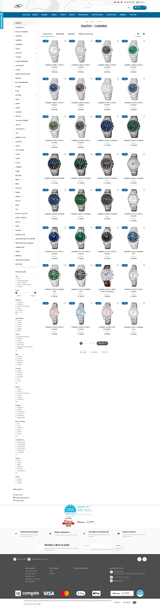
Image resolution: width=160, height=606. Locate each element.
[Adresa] (111, 571)
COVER (17, 70)
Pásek (17, 387)
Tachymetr (20, 468)
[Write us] (111, 580)
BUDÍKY (63, 15)
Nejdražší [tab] (71, 34)
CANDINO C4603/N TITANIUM (81, 178)
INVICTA (18, 116)
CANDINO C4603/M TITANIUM (54, 178)
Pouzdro (18, 368)
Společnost (54, 568)
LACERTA (18, 141)
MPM (17, 184)
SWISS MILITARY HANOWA (24, 243)
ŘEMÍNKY (123, 15)
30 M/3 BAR (20, 452)
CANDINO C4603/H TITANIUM (107, 140)
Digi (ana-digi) (21, 417)
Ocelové (19, 370)
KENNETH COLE (20, 137)
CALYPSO (18, 36)
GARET (17, 103)
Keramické (20, 376)
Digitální (19, 409)
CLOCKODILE (19, 65)
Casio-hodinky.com (81, 568)
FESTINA (18, 95)
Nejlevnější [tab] (60, 34)
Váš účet (141, 2)
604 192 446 (19, 495)
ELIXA (17, 91)
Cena (17, 290)
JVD (16, 133)
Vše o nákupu (30, 568)
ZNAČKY (36, 15)
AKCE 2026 (26, 15)
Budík (18, 464)
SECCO (17, 222)
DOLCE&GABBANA (21, 82)
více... (16, 314)
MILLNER (18, 175)
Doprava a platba (30, 573)
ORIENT (17, 196)
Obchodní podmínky (31, 571)
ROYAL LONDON (20, 218)
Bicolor (19, 381)
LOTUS (17, 163)
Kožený (19, 391)
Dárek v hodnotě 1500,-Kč (24, 284)
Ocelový (19, 389)
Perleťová (20, 427)
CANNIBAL (19, 44)
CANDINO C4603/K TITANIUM (133, 140)
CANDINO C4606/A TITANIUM (133, 178)
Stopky (19, 462)
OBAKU (17, 192)
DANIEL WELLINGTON (22, 74)
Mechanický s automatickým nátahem (25, 347)
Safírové (19, 356)
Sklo (16, 354)
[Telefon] (14, 559)
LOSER (17, 158)
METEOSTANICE (97, 15)
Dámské (19, 322)
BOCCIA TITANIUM (21, 32)
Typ (16, 276)
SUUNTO (18, 230)
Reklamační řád (30, 576)
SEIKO (17, 226)
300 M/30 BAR (21, 446)
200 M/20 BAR (21, 444)
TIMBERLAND (19, 247)
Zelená (19, 433)
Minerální (19, 362)
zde (39, 604)
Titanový (19, 397)
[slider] (16, 293)
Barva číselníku (20, 421)
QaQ (16, 209)
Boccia (19, 308)
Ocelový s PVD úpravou (23, 393)
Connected (20, 342)
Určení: (17, 477)
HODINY (54, 15)
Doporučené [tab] (47, 34)
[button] (144, 8)
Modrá (19, 429)
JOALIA (17, 125)
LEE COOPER (19, 150)
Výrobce (18, 300)
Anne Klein (20, 304)
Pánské (19, 320)
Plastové (19, 358)
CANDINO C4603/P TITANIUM (107, 178)
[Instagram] (144, 559)
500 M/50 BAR (21, 448)
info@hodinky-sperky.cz (22, 497)
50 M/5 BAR (20, 450)
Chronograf (20, 413)
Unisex (19, 324)
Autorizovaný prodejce (29, 532)
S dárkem (19, 286)
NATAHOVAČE (111, 15)
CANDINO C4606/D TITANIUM (107, 214)
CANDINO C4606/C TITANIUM (81, 214)
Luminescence (21, 470)
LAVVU (17, 146)
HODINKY (44, 15)
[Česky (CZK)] (115, 2)
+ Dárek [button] (46, 41)
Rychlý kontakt (19, 500)
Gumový (19, 395)
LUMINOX (18, 167)
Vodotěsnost (19, 440)
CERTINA (18, 53)
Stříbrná (19, 431)
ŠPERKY (72, 15)
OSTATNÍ (133, 15)
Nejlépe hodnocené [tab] (86, 34)
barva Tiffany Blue (22, 282)
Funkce (17, 458)
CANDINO (18, 40)
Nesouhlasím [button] (127, 602)
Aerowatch (20, 302)
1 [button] (82, 343)
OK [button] (134, 602)
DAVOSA (18, 78)
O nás (51, 571)
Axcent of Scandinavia (23, 306)
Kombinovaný (21, 411)
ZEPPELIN (18, 264)
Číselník (18, 405)
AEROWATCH (19, 27)
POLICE (17, 201)
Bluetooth (20, 466)
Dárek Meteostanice (22, 280)
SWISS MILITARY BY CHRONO (25, 239)
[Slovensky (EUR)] (118, 2)
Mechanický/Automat (23, 336)
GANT (17, 99)
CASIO (17, 49)
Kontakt (52, 573)
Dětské (19, 326)
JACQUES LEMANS (21, 120)
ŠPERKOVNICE (83, 15)
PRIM (17, 205)
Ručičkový (20, 407)
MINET (17, 180)
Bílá (18, 423)
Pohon (17, 334)
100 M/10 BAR (21, 442)
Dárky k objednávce (62, 532)
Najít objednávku (30, 581)
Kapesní (19, 328)
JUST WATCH (20, 129)
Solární (19, 340)
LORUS (17, 154)
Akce (18, 278)
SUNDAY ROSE (20, 235)
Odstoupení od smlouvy (32, 579)
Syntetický (20, 399)
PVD (18, 378)
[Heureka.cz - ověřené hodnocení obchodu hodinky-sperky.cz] (80, 510)
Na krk (19, 330)
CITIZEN (18, 57)
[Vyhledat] (129, 8)
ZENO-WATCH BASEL (22, 260)
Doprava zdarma (129, 532)
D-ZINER (18, 87)
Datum (19, 460)
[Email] (121, 2)
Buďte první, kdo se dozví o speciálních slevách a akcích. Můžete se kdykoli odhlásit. (61, 549)
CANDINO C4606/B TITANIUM (54, 214)
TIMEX (17, 251)
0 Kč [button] (139, 7)
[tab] (138, 34)
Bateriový (19, 338)
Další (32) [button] (101, 343)
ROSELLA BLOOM (21, 213)
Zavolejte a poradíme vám (99, 532)
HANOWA (18, 112)
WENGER (18, 256)
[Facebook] (139, 559)
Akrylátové (20, 360)
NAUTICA (18, 188)
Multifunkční (20, 415)
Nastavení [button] (117, 602)
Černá (19, 425)
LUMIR (17, 171)
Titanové (19, 372)
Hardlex (19, 364)
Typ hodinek (19, 318)
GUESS (17, 108)
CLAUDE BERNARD (21, 61)
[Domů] (18, 6)
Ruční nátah (20, 344)
